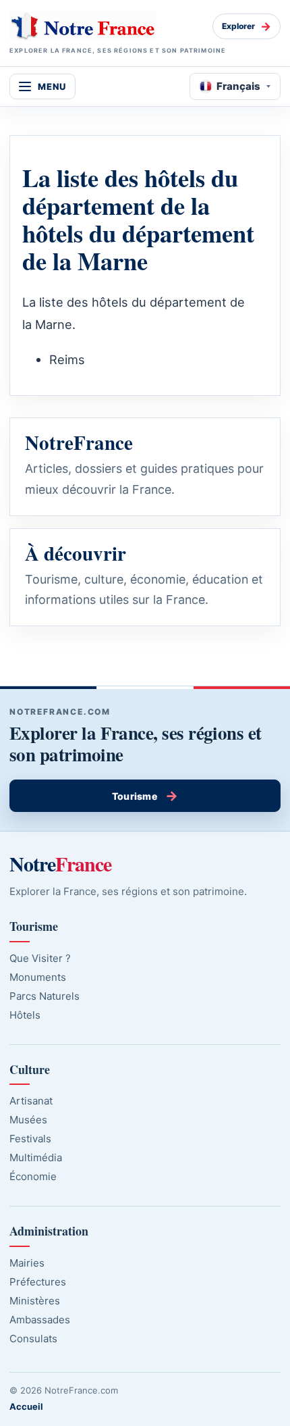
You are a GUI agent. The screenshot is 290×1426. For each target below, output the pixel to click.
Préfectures (37, 1281)
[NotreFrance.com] (105, 26)
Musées (28, 1119)
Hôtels (24, 1015)
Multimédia (35, 1157)
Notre (60, 863)
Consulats (33, 1338)
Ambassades (39, 1319)
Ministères (34, 1300)
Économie (33, 1176)
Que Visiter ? (40, 958)
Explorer (246, 26)
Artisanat (31, 1100)
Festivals (30, 1138)
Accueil (26, 1406)
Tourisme (145, 796)
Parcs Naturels (44, 996)
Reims (67, 359)
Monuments (37, 977)
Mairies (27, 1262)
